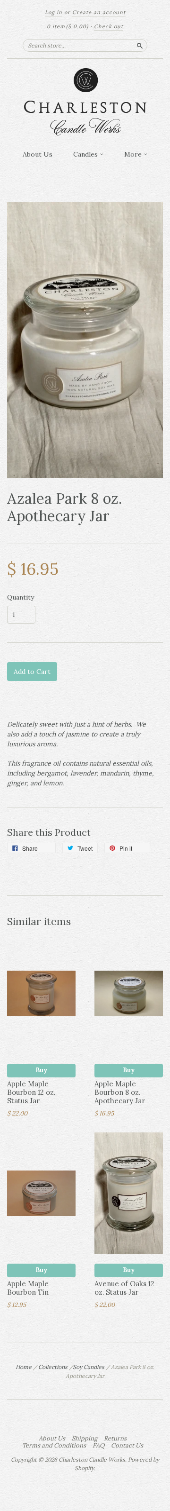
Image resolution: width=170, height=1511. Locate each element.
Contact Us (127, 1445)
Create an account (99, 12)
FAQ (98, 1445)
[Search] (140, 45)
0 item (67, 26)
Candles (86, 154)
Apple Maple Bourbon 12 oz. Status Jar (31, 1092)
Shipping (84, 1438)
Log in (53, 12)
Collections (53, 1366)
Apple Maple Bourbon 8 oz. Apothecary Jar (119, 1092)
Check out (108, 26)
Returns (115, 1438)
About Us (37, 154)
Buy (41, 1070)
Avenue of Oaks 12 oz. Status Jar (124, 1288)
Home (24, 1366)
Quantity (20, 597)
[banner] (85, 101)
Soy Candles (88, 1366)
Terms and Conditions (54, 1445)
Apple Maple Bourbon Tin (28, 1288)
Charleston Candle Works (92, 1459)
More (134, 154)
